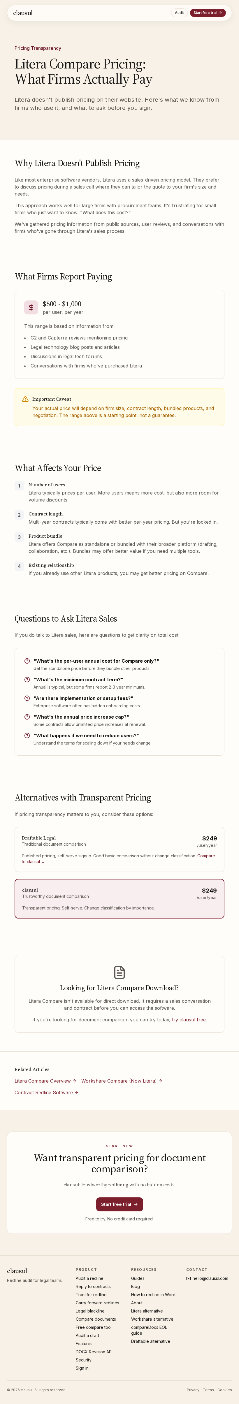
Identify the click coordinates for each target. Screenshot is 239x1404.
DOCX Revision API (94, 1351)
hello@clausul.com (210, 1278)
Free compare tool (94, 1327)
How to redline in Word (153, 1294)
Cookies (224, 1390)
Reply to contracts (93, 1286)
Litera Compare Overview (43, 1081)
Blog (135, 1286)
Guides (138, 1278)
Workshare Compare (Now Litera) (119, 1081)
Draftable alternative (150, 1341)
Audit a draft (87, 1335)
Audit (179, 12)
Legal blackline (90, 1310)
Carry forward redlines (97, 1302)
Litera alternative (147, 1310)
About (137, 1302)
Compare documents (96, 1319)
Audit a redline (89, 1278)
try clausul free (189, 1020)
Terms (208, 1390)
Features (84, 1343)
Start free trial (205, 12)
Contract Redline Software (44, 1092)
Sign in (82, 1368)
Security (84, 1359)
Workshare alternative (152, 1319)
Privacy (193, 1390)
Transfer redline (91, 1294)
